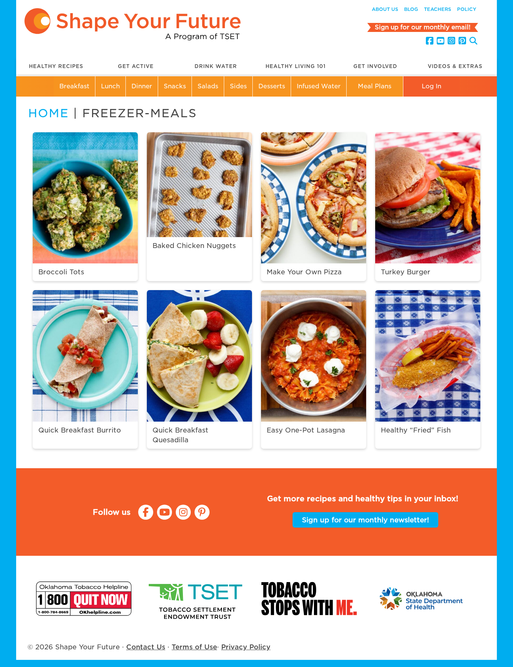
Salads (208, 86)
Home (48, 113)
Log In (431, 86)
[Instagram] (451, 41)
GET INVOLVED (375, 66)
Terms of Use (194, 647)
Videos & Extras (455, 66)
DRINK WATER (216, 66)
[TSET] (196, 598)
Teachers (437, 9)
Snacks (175, 86)
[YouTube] (440, 41)
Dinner (141, 86)
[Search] (473, 41)
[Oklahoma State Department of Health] (421, 598)
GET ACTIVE (136, 66)
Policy (466, 9)
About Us (385, 9)
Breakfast (74, 86)
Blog (411, 9)
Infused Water (319, 86)
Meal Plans (374, 86)
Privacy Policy (245, 647)
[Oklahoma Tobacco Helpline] (83, 598)
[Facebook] (429, 41)
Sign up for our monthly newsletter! (365, 520)
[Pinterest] (462, 41)
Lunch (110, 86)
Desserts (271, 86)
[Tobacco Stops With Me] (309, 598)
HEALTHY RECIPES (56, 66)
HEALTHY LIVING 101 (296, 66)
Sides (238, 86)
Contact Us (145, 647)
